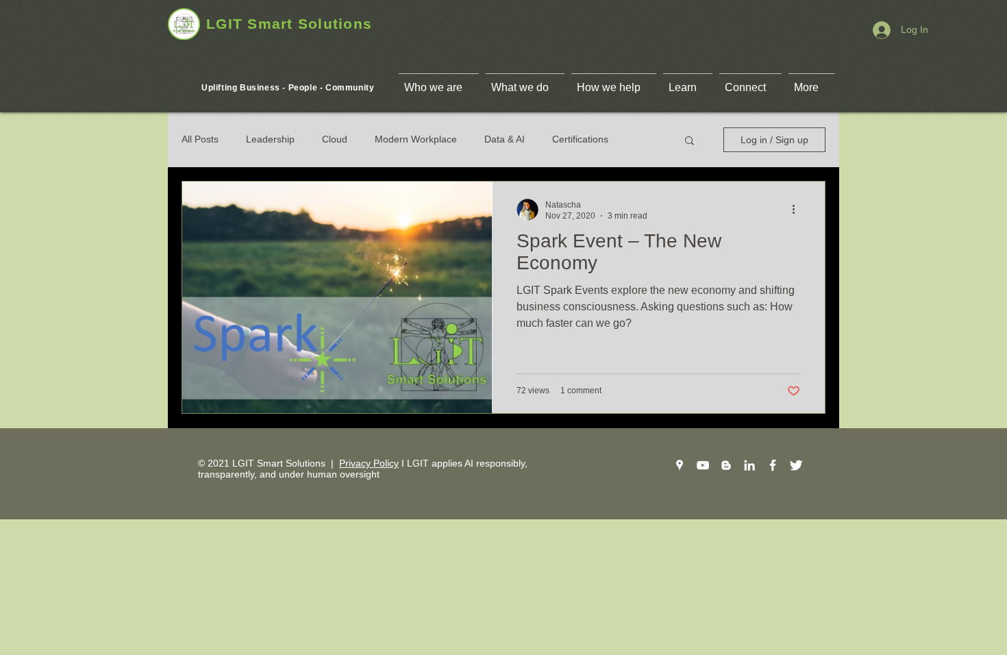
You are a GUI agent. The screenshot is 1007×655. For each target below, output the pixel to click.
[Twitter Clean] (796, 465)
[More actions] (798, 209)
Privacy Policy (369, 463)
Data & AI (504, 139)
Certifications (580, 139)
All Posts (200, 139)
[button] (689, 141)
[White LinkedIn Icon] (749, 465)
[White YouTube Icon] (702, 465)
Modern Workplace (416, 139)
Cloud (334, 139)
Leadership (270, 139)
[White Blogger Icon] (726, 465)
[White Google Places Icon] (679, 465)
